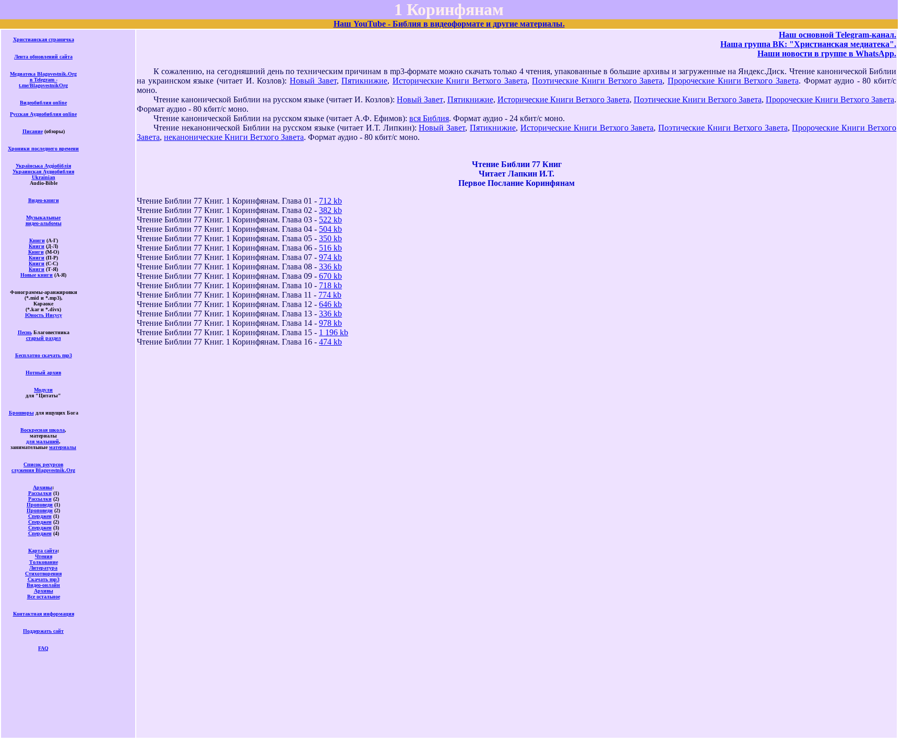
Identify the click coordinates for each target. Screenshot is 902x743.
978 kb (330, 323)
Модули (43, 390)
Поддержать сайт (43, 631)
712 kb (330, 200)
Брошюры (21, 413)
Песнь (25, 332)
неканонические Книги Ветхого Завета (234, 137)
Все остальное (43, 596)
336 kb (330, 266)
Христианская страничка (43, 39)
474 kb (330, 341)
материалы (62, 447)
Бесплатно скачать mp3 (43, 355)
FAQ (43, 648)
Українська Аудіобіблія (43, 166)
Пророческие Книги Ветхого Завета (733, 80)
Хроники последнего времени (43, 148)
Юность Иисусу (43, 315)
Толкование (43, 562)
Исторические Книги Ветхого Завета (460, 80)
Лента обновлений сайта (43, 57)
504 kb (330, 229)
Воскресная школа (42, 430)
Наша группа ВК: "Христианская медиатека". (808, 44)
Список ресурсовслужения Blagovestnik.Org (43, 467)
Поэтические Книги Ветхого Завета (597, 80)
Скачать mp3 (44, 579)
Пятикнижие (364, 80)
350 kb (330, 238)
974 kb (330, 257)
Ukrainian (43, 177)
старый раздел (43, 338)
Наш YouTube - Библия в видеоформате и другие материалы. (449, 23)
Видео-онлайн (43, 585)
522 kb (330, 219)
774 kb (329, 294)
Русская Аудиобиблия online (43, 114)
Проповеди (40, 505)
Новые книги (36, 275)
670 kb (330, 276)
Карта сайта (42, 550)
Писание (32, 131)
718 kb (330, 285)
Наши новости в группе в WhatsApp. (826, 53)
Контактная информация (43, 614)
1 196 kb (333, 332)
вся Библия (429, 118)
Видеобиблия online (43, 102)
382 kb (330, 210)
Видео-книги (43, 200)
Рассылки (40, 493)
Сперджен (40, 516)
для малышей (42, 441)
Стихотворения (43, 573)
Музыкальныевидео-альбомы (44, 220)
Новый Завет (313, 80)
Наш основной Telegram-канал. (837, 34)
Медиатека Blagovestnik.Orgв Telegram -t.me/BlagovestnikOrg (43, 79)
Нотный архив (43, 372)
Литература (43, 568)
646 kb (330, 304)
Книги (37, 240)
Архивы (42, 487)
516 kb (330, 247)
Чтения (43, 556)
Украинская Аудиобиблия (43, 171)
